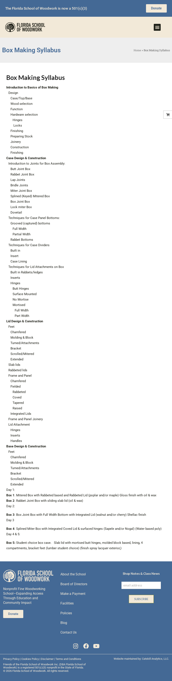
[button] (157, 27)
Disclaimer (47, 659)
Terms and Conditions (68, 659)
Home (137, 50)
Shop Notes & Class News (141, 573)
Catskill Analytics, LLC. (155, 658)
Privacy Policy (11, 659)
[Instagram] (76, 646)
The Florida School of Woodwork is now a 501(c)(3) (46, 8)
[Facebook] (86, 646)
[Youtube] (96, 646)
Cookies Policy (30, 659)
